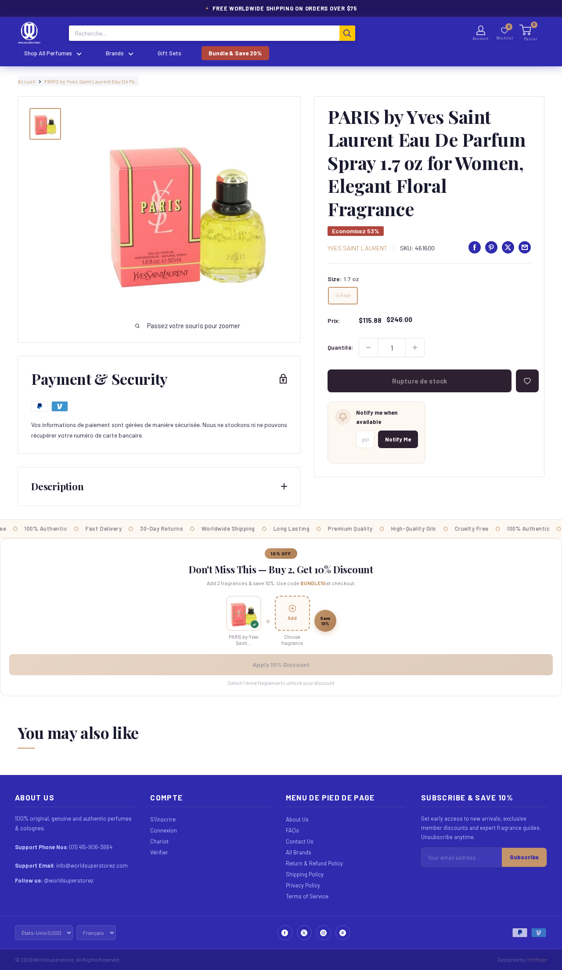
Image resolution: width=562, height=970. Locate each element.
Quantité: (340, 347)
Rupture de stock (419, 381)
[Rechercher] (347, 33)
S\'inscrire (163, 819)
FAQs (292, 830)
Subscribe (524, 857)
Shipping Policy (305, 874)
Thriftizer (536, 959)
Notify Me (398, 439)
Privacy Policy (303, 885)
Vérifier (159, 852)
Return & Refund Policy (314, 863)
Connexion (163, 830)
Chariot (159, 841)
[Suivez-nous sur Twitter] (304, 932)
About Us (297, 819)
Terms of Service (307, 896)
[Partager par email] (525, 247)
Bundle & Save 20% (235, 53)
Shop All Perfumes (48, 53)
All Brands (298, 852)
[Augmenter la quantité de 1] (415, 347)
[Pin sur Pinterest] (491, 247)
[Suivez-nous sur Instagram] (323, 932)
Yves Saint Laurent (357, 248)
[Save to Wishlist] (527, 380)
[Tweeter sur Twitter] (508, 247)
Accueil (27, 81)
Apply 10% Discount (281, 664)
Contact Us (299, 841)
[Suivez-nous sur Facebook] (284, 932)
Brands (115, 53)
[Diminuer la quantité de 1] (368, 347)
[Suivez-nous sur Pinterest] (342, 932)
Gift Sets (169, 53)
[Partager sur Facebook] (474, 247)
